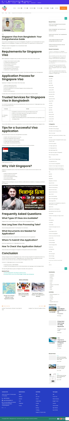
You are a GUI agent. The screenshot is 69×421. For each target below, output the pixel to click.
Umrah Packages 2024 (53, 244)
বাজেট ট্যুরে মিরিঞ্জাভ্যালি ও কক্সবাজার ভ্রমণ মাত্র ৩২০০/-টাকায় (62, 310)
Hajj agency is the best (53, 180)
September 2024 (52, 98)
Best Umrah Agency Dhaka (53, 154)
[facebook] (2, 1)
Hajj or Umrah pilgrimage (53, 198)
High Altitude (55, 407)
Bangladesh (52, 275)
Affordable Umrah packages (54, 128)
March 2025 (51, 85)
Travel (50, 217)
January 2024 (51, 116)
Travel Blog (51, 222)
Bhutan (51, 277)
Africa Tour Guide (52, 133)
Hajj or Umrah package (53, 196)
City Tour (51, 297)
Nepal (51, 289)
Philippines (59, 346)
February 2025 (51, 87)
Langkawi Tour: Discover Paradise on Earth (37, 308)
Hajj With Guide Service (54, 301)
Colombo (51, 278)
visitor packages (52, 258)
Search (66, 18)
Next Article (41, 306)
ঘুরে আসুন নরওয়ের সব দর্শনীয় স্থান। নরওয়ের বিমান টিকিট (55, 260)
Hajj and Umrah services (53, 191)
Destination (8, 2)
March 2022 (51, 121)
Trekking (37, 410)
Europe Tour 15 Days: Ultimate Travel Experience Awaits (9, 297)
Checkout (39, 2)
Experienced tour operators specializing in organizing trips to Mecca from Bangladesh (56, 169)
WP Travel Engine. (26, 418)
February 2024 (51, 114)
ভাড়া (49, 262)
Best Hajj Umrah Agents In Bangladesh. (55, 152)
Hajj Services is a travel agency (54, 209)
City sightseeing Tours (53, 161)
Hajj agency (51, 178)
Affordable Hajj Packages (53, 126)
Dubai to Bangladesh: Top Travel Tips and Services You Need (61, 367)
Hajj (18, 2)
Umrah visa (51, 247)
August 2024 (51, 101)
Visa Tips (50, 251)
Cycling (51, 298)
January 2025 (51, 89)
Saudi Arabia (51, 213)
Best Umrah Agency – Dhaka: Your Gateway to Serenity (38, 295)
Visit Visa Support (52, 253)
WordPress (35, 418)
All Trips (25, 8)
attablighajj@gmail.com (27, 1)
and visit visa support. (52, 143)
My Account (33, 2)
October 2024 (51, 96)
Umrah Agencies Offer (53, 231)
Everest (51, 280)
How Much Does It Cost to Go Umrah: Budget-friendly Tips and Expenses (19, 274)
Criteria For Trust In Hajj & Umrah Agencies (56, 165)
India (51, 283)
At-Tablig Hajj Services (53, 145)
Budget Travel (55, 401)
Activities (45, 8)
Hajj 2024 (50, 174)
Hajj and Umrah (51, 182)
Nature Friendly (56, 398)
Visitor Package (51, 255)
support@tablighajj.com (8, 400)
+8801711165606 (6, 398)
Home (3, 2)
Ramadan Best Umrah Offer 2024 (55, 211)
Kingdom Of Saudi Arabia (54, 284)
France (51, 281)
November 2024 (52, 94)
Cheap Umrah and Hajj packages (54, 159)
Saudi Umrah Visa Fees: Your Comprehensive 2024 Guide (61, 376)
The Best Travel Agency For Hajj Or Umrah (56, 215)
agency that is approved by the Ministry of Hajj (57, 135)
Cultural (54, 403)
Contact (56, 8)
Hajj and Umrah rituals (53, 189)
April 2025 (50, 83)
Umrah (23, 2)
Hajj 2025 (50, 176)
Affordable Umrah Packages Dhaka (55, 130)
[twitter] (4, 1)
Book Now (63, 8)
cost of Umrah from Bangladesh (54, 163)
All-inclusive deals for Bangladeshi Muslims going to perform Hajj (57, 140)
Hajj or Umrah (51, 194)
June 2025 (50, 78)
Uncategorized (51, 249)
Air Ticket (50, 137)
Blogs (28, 2)
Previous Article (6, 306)
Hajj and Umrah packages (53, 185)
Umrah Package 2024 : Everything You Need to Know (15, 272)
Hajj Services (51, 206)
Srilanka (20, 398)
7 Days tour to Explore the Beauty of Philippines (61, 341)
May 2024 (50, 107)
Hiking (37, 405)
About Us (19, 8)
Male (51, 287)
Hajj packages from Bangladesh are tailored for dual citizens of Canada (57, 204)
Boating (51, 295)
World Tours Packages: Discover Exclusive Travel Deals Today (62, 358)
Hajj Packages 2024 (52, 200)
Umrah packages (52, 242)
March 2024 (51, 112)
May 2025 (50, 80)
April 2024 (50, 109)
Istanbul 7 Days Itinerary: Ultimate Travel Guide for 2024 (12, 309)
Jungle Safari (38, 401)
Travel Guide (51, 224)
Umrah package (52, 240)
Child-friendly (55, 405)
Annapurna (52, 274)
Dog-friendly (55, 410)
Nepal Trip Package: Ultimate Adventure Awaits (23, 295)
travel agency (51, 220)
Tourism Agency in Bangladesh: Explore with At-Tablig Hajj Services (57, 67)
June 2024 (51, 105)
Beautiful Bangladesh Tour (54, 294)
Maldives (51, 286)
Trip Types (14, 2)
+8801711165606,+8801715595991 (15, 1)
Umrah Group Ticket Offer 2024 (54, 235)
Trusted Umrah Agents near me (54, 226)
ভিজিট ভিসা (50, 264)
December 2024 (52, 92)
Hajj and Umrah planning (53, 187)
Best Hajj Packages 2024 (53, 150)
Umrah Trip (55, 396)
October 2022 (51, 118)
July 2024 (50, 103)
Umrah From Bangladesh (53, 233)
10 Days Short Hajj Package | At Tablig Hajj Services (60, 324)
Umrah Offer (51, 238)
